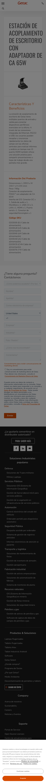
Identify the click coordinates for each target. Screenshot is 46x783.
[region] (23, 761)
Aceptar (23, 778)
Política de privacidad (30, 761)
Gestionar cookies (23, 771)
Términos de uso (16, 764)
